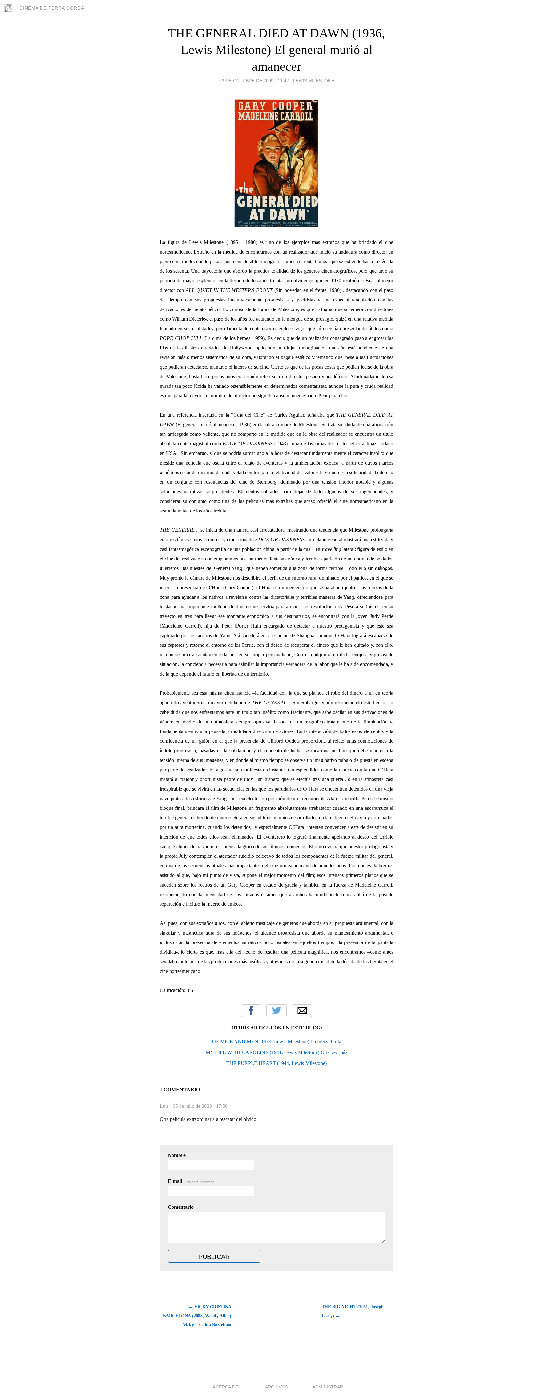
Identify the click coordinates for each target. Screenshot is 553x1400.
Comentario (181, 1207)
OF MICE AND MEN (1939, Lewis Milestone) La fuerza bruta (276, 1041)
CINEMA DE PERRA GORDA (52, 8)
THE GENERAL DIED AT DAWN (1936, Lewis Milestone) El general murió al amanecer (276, 50)
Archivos (276, 1386)
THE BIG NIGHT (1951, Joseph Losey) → (353, 1311)
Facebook (251, 1010)
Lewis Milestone (313, 80)
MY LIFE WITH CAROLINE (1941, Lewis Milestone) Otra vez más (276, 1052)
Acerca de (225, 1386)
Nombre (177, 1155)
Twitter (276, 1010)
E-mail (191, 1181)
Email (302, 1010)
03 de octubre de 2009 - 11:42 (254, 80)
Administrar (327, 1386)
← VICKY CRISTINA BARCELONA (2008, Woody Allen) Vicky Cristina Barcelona (197, 1315)
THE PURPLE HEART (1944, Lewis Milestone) (276, 1063)
